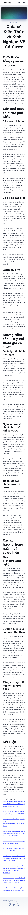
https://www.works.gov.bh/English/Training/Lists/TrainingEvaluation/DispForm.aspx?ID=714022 (14, 880)
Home (19, 2)
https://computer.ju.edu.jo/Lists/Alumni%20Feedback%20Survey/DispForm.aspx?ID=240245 (14, 833)
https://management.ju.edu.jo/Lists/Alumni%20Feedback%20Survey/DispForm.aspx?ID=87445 (14, 804)
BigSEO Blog (6, 3)
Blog (24, 2)
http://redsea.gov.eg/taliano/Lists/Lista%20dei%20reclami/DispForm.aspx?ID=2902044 (14, 858)
